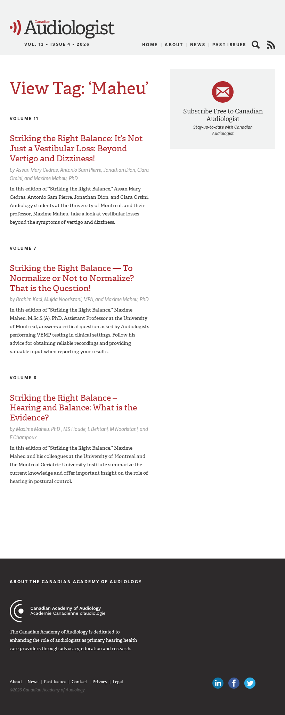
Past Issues (229, 45)
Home (150, 45)
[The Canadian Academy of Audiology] (57, 611)
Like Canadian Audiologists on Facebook (233, 683)
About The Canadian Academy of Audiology (76, 582)
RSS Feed (271, 45)
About (174, 45)
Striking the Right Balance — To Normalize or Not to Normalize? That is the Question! (72, 278)
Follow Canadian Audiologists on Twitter (249, 683)
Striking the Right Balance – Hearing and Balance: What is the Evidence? (73, 408)
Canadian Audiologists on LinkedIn (217, 683)
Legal (118, 681)
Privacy (99, 681)
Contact (79, 681)
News (198, 45)
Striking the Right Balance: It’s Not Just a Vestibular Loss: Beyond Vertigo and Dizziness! (76, 148)
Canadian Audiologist (62, 29)
